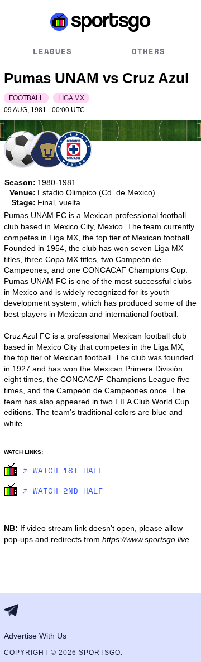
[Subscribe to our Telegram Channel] (14, 610)
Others (148, 51)
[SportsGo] (100, 21)
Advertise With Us (35, 635)
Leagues (52, 51)
